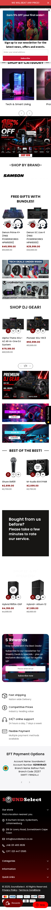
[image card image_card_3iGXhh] (25, 433)
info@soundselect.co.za (19, 839)
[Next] (29, 113)
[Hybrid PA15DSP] (38, 593)
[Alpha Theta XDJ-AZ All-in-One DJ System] (13, 324)
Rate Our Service (25, 553)
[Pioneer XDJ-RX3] (38, 324)
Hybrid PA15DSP (35, 607)
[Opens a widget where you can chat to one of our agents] (40, 905)
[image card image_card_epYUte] (25, 269)
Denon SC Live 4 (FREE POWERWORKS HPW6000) (11, 237)
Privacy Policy (9, 890)
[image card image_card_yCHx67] (25, 290)
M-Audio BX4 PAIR (12, 481)
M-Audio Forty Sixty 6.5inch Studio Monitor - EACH (38, 488)
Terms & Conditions (29, 890)
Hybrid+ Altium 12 (12, 604)
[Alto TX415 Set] (38, 221)
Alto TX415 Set (35, 235)
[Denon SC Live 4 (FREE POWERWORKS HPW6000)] (13, 218)
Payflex (6, 887)
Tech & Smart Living (18, 104)
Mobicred (7, 891)
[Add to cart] (8, 225)
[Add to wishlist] (13, 225)
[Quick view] (18, 225)
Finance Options (11, 882)
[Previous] (21, 113)
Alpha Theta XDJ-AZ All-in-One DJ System (12, 341)
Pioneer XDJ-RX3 (36, 338)
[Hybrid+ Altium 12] (13, 590)
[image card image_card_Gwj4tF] (25, 412)
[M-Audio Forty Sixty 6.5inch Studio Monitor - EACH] (38, 470)
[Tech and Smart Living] (18, 84)
